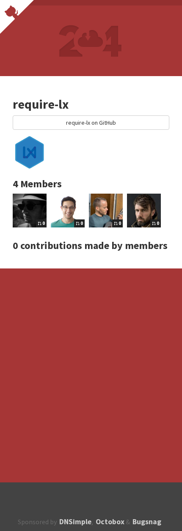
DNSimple (75, 521)
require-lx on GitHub (91, 122)
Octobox (110, 521)
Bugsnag (146, 521)
